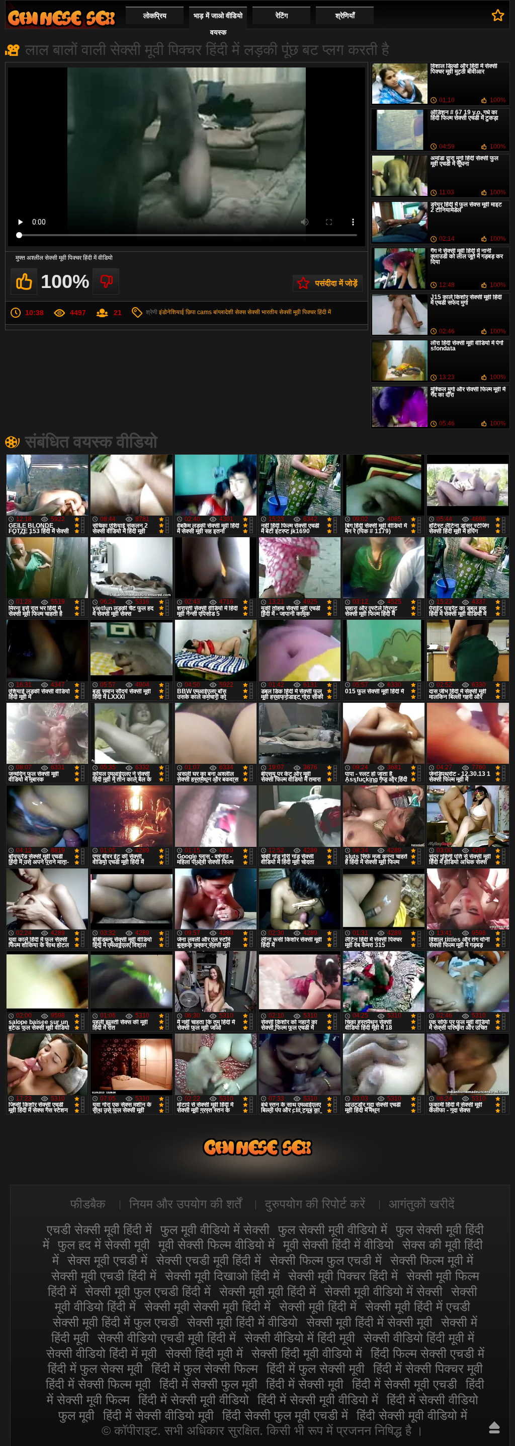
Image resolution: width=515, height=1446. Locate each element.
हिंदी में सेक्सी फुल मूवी (208, 1384)
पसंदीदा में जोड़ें (336, 283)
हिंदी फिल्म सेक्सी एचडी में (427, 1353)
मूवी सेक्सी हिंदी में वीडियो (338, 1245)
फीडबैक (88, 1204)
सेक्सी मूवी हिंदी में (318, 1306)
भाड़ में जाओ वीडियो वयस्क (218, 24)
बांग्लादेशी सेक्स (229, 312)
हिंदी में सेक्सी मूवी (305, 1384)
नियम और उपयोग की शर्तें (185, 1204)
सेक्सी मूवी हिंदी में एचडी (417, 1306)
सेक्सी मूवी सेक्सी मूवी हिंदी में (207, 1306)
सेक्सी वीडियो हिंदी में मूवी (101, 1353)
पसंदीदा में (498, 15)
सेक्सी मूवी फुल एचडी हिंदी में (148, 1291)
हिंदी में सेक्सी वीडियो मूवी (158, 1415)
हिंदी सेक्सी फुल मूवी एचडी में (285, 1415)
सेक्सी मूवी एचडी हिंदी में (103, 1276)
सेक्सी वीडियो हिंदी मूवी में (419, 1338)
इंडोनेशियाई (171, 312)
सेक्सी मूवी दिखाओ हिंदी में (222, 1276)
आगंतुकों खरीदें (422, 1204)
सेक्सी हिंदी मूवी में (204, 1353)
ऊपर (494, 1427)
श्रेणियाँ (345, 16)
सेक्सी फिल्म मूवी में (431, 1260)
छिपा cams (199, 312)
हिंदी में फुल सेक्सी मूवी (316, 1368)
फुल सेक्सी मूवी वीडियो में (332, 1229)
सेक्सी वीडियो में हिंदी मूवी (299, 1338)
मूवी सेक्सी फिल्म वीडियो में (216, 1245)
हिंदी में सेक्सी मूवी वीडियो (193, 1400)
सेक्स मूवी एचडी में (107, 1260)
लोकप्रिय (154, 16)
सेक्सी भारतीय (262, 312)
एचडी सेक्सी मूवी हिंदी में (99, 1229)
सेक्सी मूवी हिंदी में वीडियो (242, 1322)
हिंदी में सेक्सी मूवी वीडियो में (318, 1400)
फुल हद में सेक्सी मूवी (104, 1245)
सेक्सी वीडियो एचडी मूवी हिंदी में (167, 1338)
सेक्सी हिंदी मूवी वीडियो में (306, 1353)
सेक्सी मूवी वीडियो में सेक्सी (383, 1291)
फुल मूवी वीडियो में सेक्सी (215, 1229)
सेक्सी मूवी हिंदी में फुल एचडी (116, 1322)
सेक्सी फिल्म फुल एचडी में (326, 1260)
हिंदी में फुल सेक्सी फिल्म (204, 1368)
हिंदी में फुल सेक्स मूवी (95, 1368)
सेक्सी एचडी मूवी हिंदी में (208, 1260)
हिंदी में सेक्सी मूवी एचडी (404, 1384)
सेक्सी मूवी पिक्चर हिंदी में (305, 312)
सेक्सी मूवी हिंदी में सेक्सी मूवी (369, 1322)
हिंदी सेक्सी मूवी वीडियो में (412, 1415)
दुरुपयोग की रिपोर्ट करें (315, 1204)
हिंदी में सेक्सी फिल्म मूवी (98, 1384)
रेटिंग (282, 16)
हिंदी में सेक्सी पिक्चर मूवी (428, 1368)
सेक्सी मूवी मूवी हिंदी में (267, 1291)
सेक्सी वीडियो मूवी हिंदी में (61, 18)
